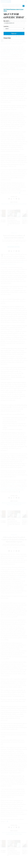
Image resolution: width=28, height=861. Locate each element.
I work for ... (7, 26)
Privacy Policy (7, 38)
